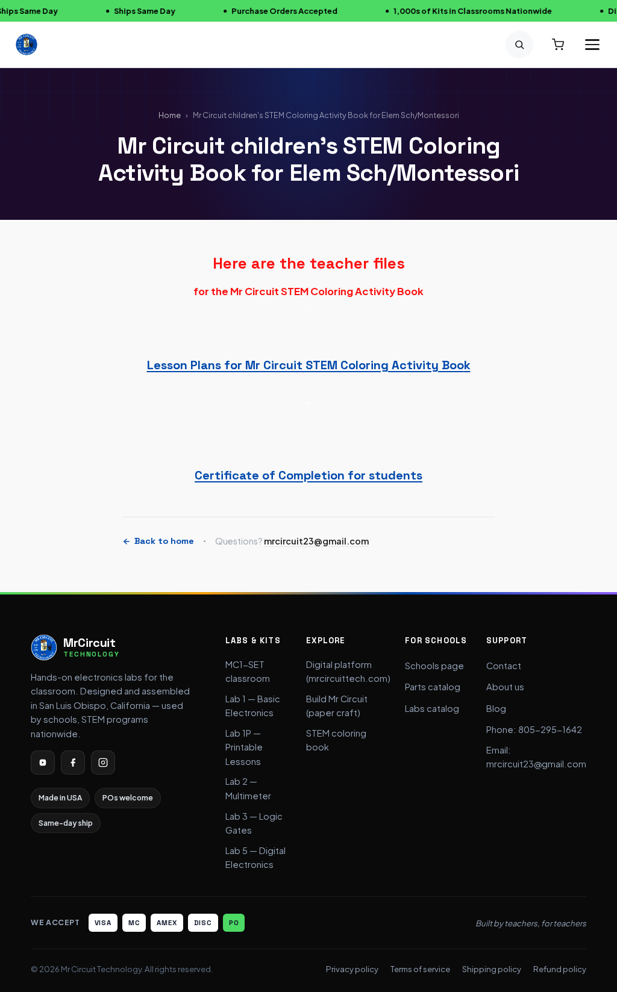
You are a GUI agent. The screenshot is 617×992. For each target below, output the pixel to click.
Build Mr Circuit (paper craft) (337, 706)
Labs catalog (432, 708)
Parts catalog (432, 686)
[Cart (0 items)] (558, 44)
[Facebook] (73, 762)
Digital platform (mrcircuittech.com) (348, 671)
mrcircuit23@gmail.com (316, 540)
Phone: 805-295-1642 (534, 729)
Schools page (434, 665)
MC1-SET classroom (247, 671)
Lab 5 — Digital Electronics (255, 857)
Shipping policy (491, 969)
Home (169, 115)
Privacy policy (352, 969)
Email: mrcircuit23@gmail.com (536, 757)
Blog (496, 708)
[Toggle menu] (592, 44)
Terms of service (420, 969)
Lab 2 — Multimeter (248, 788)
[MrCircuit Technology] (26, 44)
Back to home (164, 540)
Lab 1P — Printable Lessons (244, 747)
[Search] (519, 44)
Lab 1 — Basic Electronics (252, 706)
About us (505, 686)
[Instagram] (103, 762)
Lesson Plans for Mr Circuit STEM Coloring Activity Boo (305, 365)
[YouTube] (43, 762)
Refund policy (559, 969)
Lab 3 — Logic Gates (254, 823)
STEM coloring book (336, 740)
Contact (503, 665)
